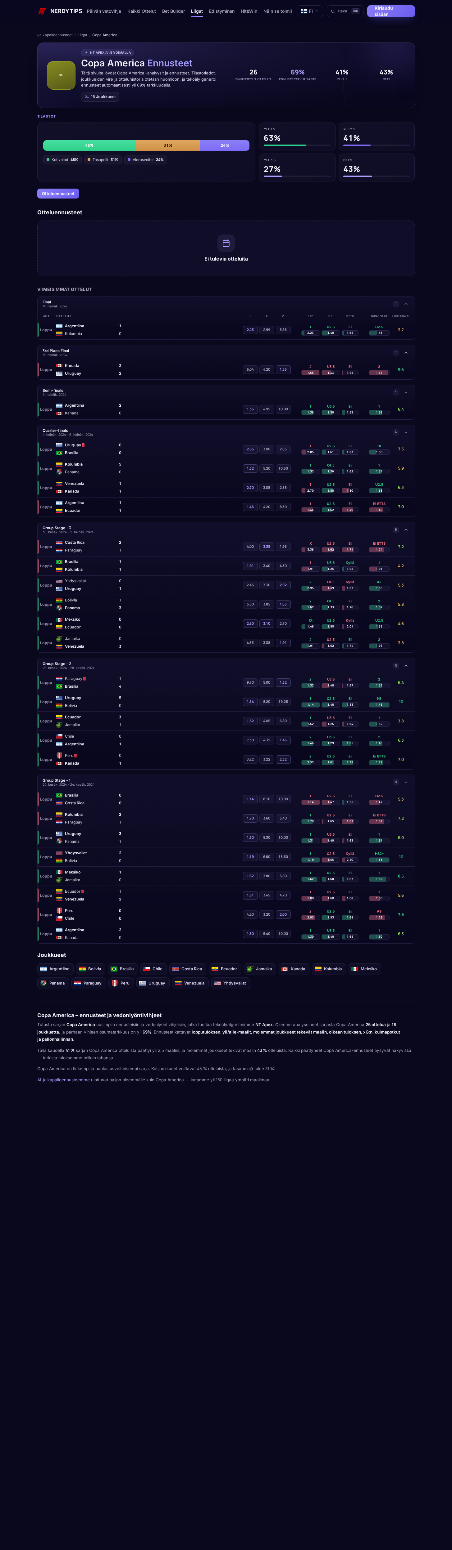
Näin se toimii (277, 11)
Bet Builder (173, 11)
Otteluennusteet (58, 193)
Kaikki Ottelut (141, 11)
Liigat (197, 11)
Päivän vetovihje (104, 11)
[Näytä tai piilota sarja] (406, 304)
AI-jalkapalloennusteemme (63, 1079)
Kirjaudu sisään (384, 11)
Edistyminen (222, 11)
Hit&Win (249, 11)
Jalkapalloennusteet (55, 35)
